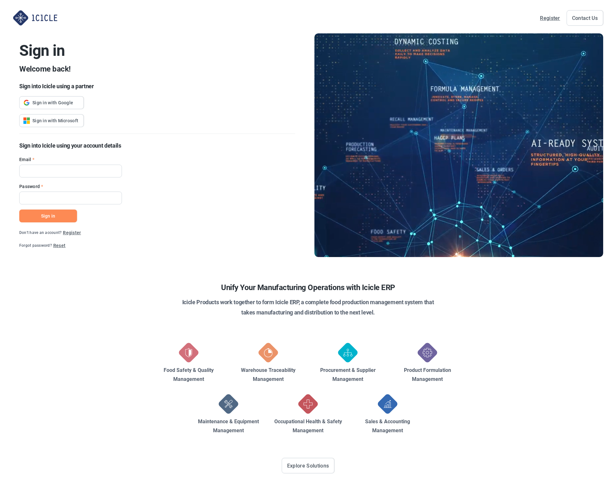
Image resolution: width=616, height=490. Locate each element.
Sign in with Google (52, 102)
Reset (59, 245)
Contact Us (585, 18)
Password (29, 186)
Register (550, 18)
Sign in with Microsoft (55, 120)
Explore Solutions (308, 465)
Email (25, 159)
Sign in (48, 216)
